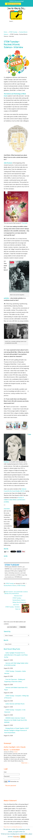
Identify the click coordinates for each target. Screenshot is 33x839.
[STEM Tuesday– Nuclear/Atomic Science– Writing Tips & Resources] (16, 593)
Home (5, 32)
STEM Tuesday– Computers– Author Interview (15, 672)
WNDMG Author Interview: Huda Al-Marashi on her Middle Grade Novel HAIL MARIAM (15, 720)
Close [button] (22, 836)
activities (6, 298)
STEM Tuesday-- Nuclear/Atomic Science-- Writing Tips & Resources (19, 600)
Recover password (10, 785)
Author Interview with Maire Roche (15, 704)
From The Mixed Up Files (16, 13)
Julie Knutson (8, 163)
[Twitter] (22, 4)
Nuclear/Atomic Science (10, 585)
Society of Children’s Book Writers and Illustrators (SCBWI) (14, 500)
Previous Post (18, 595)
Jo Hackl (15, 751)
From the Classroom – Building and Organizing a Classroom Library (14, 680)
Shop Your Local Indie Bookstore (13, 827)
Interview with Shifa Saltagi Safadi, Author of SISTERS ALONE (16, 664)
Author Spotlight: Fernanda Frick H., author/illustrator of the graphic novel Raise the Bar (16, 655)
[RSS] (27, 4)
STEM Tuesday (13, 32)
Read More (16, 836)
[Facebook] (24, 4)
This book (24, 223)
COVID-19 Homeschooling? (16, 1)
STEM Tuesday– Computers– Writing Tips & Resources (16, 697)
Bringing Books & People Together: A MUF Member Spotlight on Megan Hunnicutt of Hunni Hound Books (16, 730)
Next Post (16, 604)
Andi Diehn (7, 508)
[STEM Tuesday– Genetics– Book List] (25, 612)
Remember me (14, 781)
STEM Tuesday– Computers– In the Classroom (14, 711)
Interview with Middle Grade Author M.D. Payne (16, 688)
